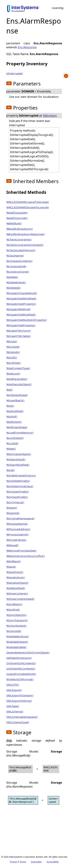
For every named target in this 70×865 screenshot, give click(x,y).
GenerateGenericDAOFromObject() (28, 652)
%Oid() (10, 470)
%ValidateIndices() (17, 636)
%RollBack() (13, 561)
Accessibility (52, 861)
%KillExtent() (14, 422)
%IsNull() (11, 416)
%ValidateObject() (17, 641)
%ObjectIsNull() (15, 459)
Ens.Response (27, 47)
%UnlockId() (13, 631)
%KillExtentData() (16, 427)
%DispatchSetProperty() (21, 325)
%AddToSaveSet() (17, 212)
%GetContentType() (18, 368)
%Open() (11, 507)
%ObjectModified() (17, 464)
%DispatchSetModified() (21, 314)
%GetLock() (13, 373)
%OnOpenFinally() (17, 491)
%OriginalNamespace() (20, 518)
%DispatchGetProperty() (21, 304)
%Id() (9, 389)
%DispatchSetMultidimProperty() (26, 320)
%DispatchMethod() (18, 309)
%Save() (11, 566)
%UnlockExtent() (16, 625)
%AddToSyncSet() (17, 218)
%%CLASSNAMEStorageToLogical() (27, 207)
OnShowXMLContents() (20, 668)
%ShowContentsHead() (20, 599)
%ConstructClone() (17, 271)
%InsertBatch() (15, 400)
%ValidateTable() (16, 647)
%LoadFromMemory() (20, 432)
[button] (9, 83)
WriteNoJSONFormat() (20, 679)
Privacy (13, 861)
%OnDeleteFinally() (18, 481)
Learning (57, 7)
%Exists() (11, 341)
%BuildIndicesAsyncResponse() (25, 234)
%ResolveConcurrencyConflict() (25, 556)
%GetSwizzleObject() (19, 384)
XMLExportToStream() (19, 695)
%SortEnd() (13, 609)
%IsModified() (15, 411)
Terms (23, 861)
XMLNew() (12, 706)
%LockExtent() (15, 438)
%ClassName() (15, 255)
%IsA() (10, 405)
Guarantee (36, 861)
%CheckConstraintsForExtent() (24, 245)
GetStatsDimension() (19, 658)
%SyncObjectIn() (16, 615)
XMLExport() (14, 690)
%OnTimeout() (15, 502)
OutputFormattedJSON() (21, 674)
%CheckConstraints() (19, 239)
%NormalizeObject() (18, 454)
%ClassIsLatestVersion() (20, 250)
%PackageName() (17, 523)
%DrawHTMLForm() (18, 330)
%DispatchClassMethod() (21, 293)
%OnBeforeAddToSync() (21, 475)
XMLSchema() (14, 711)
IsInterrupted (14, 73)
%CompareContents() (19, 261)
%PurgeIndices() (16, 540)
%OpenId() (13, 513)
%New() (11, 448)
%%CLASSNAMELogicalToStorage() (27, 202)
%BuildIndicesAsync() (19, 228)
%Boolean (49, 115)
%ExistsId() (13, 346)
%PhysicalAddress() (18, 529)
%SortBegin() (14, 604)
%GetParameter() (16, 379)
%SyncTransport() (17, 620)
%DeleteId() (13, 287)
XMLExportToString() (19, 700)
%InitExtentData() (17, 395)
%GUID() (11, 357)
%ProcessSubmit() (17, 534)
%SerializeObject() (17, 582)
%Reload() (12, 545)
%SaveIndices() (15, 577)
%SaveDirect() (14, 572)
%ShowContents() (17, 593)
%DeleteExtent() (16, 282)
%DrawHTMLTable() (18, 336)
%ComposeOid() (16, 266)
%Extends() (13, 352)
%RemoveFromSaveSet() (21, 550)
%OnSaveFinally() (17, 497)
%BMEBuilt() (14, 223)
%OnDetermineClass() (19, 486)
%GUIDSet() (13, 363)
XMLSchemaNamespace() (22, 717)
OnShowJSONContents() (21, 663)
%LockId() (12, 443)
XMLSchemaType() (17, 722)
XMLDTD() (12, 684)
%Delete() (12, 277)
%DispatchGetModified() (21, 298)
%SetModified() (15, 588)
